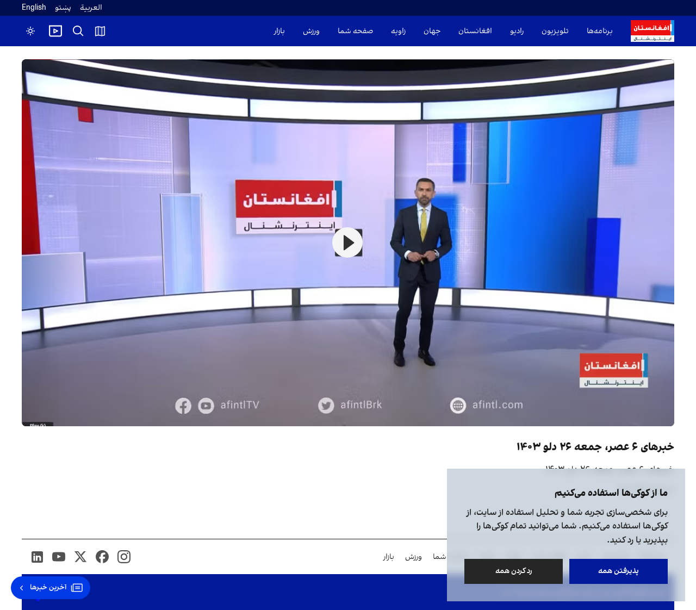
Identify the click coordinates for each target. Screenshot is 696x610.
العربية (91, 8)
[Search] (78, 31)
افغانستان (475, 31)
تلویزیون (555, 31)
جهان (432, 31)
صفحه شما (355, 31)
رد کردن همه (513, 571)
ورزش (311, 31)
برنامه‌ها (600, 31)
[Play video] (55, 31)
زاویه (398, 31)
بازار (279, 31)
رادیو (517, 31)
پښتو (63, 8)
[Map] (100, 31)
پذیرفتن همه (618, 571)
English (34, 8)
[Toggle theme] (30, 31)
